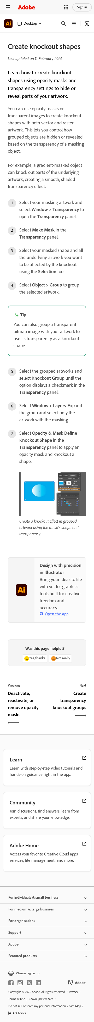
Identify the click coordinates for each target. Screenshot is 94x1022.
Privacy (73, 992)
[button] (66, 7)
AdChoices (19, 1013)
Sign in (82, 7)
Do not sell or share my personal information (37, 1006)
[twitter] (29, 982)
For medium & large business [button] (31, 909)
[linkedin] (38, 982)
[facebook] (11, 982)
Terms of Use (16, 999)
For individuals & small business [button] (33, 897)
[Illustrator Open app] (87, 23)
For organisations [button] (21, 921)
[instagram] (20, 982)
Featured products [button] (22, 956)
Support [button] (14, 932)
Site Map (75, 1006)
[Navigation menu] (8, 7)
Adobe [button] (13, 944)
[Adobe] (26, 7)
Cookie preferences (41, 999)
